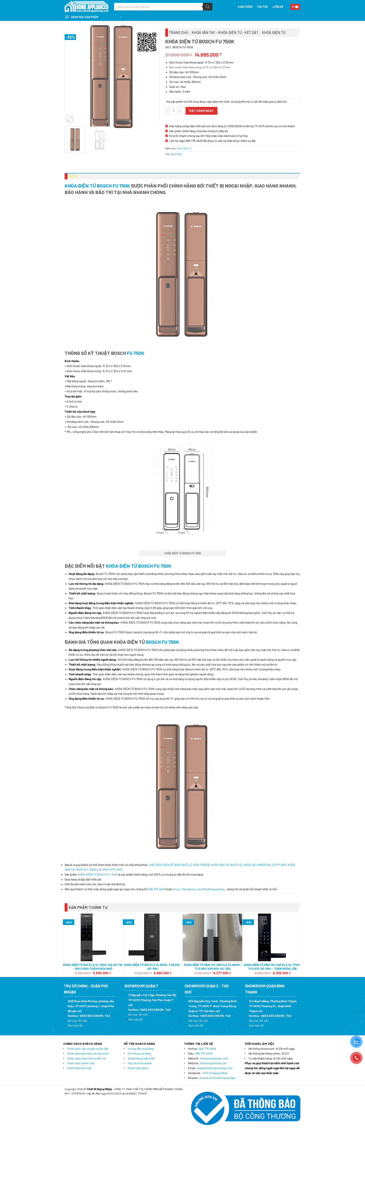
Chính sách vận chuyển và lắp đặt (87, 1048)
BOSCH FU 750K (162, 642)
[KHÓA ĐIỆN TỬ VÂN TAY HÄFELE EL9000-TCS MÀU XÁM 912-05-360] (212, 937)
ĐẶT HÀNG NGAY (201, 110)
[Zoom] (69, 119)
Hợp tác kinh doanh (140, 1063)
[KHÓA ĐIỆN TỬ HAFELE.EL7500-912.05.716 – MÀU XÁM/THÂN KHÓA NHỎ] (92, 937)
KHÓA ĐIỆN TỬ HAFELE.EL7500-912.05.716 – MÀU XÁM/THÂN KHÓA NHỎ (92, 966)
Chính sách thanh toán (81, 1063)
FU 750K (135, 353)
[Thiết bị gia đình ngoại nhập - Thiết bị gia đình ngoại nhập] (86, 7)
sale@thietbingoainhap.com (214, 1068)
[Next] (152, 76)
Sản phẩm (245, 6)
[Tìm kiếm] (207, 6)
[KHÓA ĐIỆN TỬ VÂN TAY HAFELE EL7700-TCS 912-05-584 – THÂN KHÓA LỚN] (272, 937)
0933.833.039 (89, 1015)
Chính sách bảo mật (79, 1068)
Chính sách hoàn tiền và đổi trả (86, 1058)
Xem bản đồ (75, 1025)
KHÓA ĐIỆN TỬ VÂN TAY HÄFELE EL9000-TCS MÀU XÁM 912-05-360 (212, 966)
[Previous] (71, 76)
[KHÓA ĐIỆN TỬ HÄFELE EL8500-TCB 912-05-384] (152, 937)
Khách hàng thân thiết (141, 1058)
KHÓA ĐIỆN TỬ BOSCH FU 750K (97, 185)
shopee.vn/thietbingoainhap (217, 1077)
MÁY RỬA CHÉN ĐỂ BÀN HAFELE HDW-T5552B (179, 864)
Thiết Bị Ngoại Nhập (215, 1073)
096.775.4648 (156, 889)
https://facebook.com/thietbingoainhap (199, 889)
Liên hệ (278, 6)
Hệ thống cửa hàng (139, 1053)
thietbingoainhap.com (214, 1058)
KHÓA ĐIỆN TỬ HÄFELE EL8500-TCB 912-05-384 (152, 966)
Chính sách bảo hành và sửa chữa (87, 1053)
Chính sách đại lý (138, 1068)
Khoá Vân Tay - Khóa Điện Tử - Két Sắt (225, 32)
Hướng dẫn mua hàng (141, 1048)
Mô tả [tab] (73, 176)
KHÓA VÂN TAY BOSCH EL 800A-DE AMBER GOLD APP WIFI (248, 864)
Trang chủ (178, 32)
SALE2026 (176, 154)
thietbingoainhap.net (213, 1063)
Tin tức (262, 6)
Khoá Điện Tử (273, 32)
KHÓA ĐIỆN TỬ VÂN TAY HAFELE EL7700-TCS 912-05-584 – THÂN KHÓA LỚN (272, 966)
